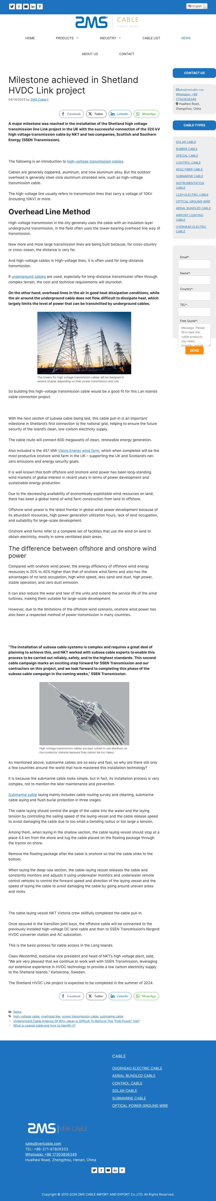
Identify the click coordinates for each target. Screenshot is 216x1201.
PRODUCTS (65, 38)
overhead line (50, 1016)
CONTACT (126, 54)
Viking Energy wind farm (78, 451)
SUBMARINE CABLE (189, 176)
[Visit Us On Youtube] (25, 9)
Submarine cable (22, 795)
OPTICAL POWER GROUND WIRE (140, 1106)
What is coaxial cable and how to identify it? (44, 1025)
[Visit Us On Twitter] (11, 9)
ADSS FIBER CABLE (189, 169)
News (17, 1011)
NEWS (186, 38)
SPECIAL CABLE (187, 155)
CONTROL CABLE (188, 162)
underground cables (29, 276)
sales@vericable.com (43, 1144)
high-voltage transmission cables (95, 161)
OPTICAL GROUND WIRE (193, 201)
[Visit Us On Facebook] (18, 9)
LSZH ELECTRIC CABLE (192, 194)
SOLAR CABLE (186, 142)
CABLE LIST (151, 38)
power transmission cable (80, 1016)
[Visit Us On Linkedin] (32, 9)
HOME (30, 38)
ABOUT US (90, 54)
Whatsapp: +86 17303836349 (51, 1154)
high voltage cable (26, 1016)
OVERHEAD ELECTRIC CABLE (137, 1068)
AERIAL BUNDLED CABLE (193, 208)
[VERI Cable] (108, 22)
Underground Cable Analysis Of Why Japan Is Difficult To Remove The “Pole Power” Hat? (76, 1021)
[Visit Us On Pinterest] (39, 9)
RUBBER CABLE (186, 149)
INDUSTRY (108, 38)
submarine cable (111, 1016)
